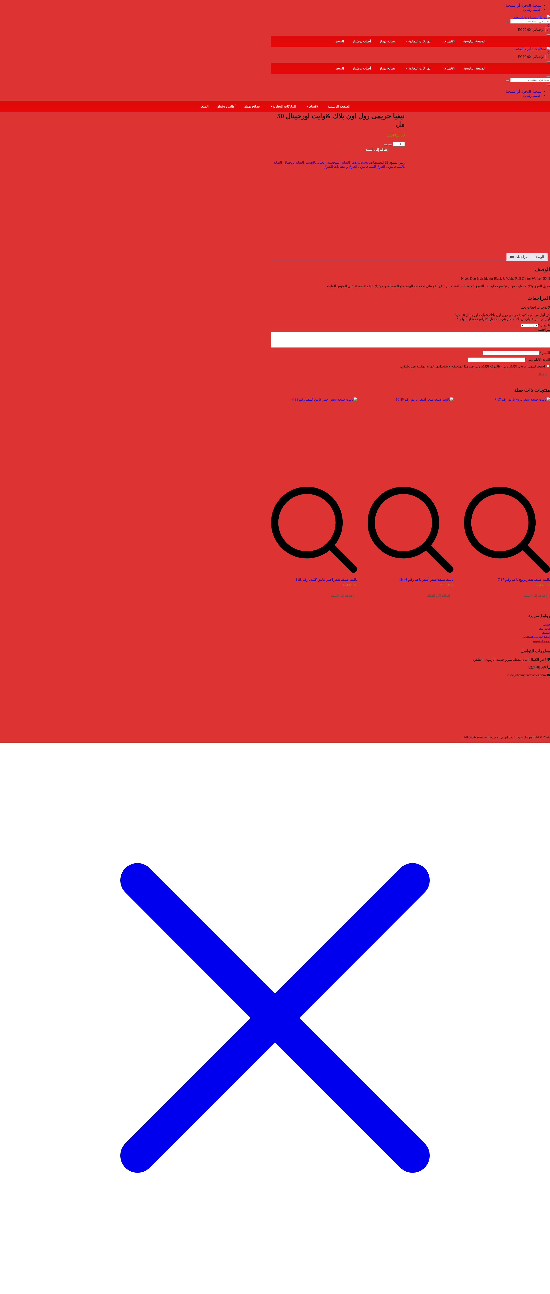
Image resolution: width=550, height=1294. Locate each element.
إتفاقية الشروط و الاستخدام (536, 637)
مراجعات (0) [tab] (519, 257)
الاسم (544, 353)
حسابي (546, 624)
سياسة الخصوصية (541, 641)
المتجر (339, 41)
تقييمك (544, 325)
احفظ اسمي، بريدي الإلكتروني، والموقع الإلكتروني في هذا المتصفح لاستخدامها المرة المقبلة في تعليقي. (472, 366)
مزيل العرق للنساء (380, 166)
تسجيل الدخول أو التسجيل (523, 5)
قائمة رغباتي (532, 9)
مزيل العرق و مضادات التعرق (344, 166)
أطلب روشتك (362, 41)
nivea (364, 162)
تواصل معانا (544, 628)
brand (355, 162)
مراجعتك (542, 329)
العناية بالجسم (315, 162)
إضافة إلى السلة (376, 149)
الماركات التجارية (419, 41)
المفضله (546, 633)
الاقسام (450, 41)
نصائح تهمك (387, 41)
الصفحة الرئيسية (474, 41)
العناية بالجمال (294, 162)
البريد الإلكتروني (537, 359)
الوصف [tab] (539, 257)
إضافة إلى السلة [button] (535, 595)
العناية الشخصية (338, 162)
